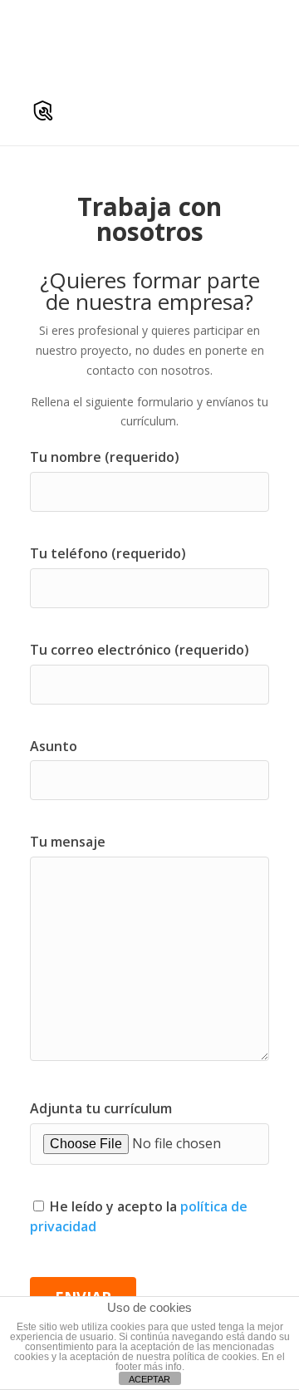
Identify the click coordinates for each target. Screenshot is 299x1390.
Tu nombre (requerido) (104, 457)
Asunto (53, 746)
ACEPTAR (149, 1379)
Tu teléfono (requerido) (108, 553)
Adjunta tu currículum (101, 1108)
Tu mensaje (67, 842)
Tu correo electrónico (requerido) (139, 650)
